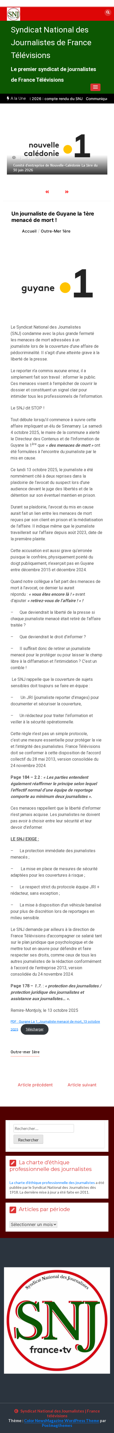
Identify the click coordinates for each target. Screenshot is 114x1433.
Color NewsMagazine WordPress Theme (61, 1420)
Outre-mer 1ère (25, 1052)
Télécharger (34, 1029)
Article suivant (82, 1084)
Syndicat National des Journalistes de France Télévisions (51, 42)
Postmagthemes (57, 1425)
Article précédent (35, 1084)
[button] (95, 87)
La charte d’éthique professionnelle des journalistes (52, 1182)
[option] (57, 146)
